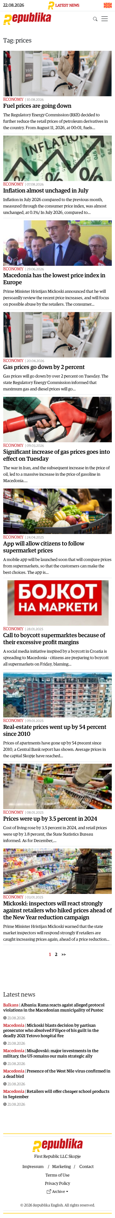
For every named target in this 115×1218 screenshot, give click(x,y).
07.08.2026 (35, 184)
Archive (58, 1192)
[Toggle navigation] (104, 19)
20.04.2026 (35, 361)
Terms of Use (57, 1175)
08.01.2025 (35, 812)
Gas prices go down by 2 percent (44, 367)
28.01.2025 (35, 629)
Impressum (33, 1167)
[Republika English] (27, 18)
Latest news (19, 995)
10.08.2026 (35, 100)
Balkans (10, 1005)
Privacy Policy (57, 1183)
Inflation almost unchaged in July (46, 191)
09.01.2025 (35, 721)
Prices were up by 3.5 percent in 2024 (50, 819)
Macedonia (13, 1025)
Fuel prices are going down (37, 106)
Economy (13, 99)
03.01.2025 (35, 897)
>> (64, 954)
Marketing (61, 1167)
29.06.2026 (35, 269)
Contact (86, 1167)
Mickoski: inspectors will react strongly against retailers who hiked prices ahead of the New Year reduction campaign (57, 910)
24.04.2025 (35, 537)
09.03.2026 (35, 446)
